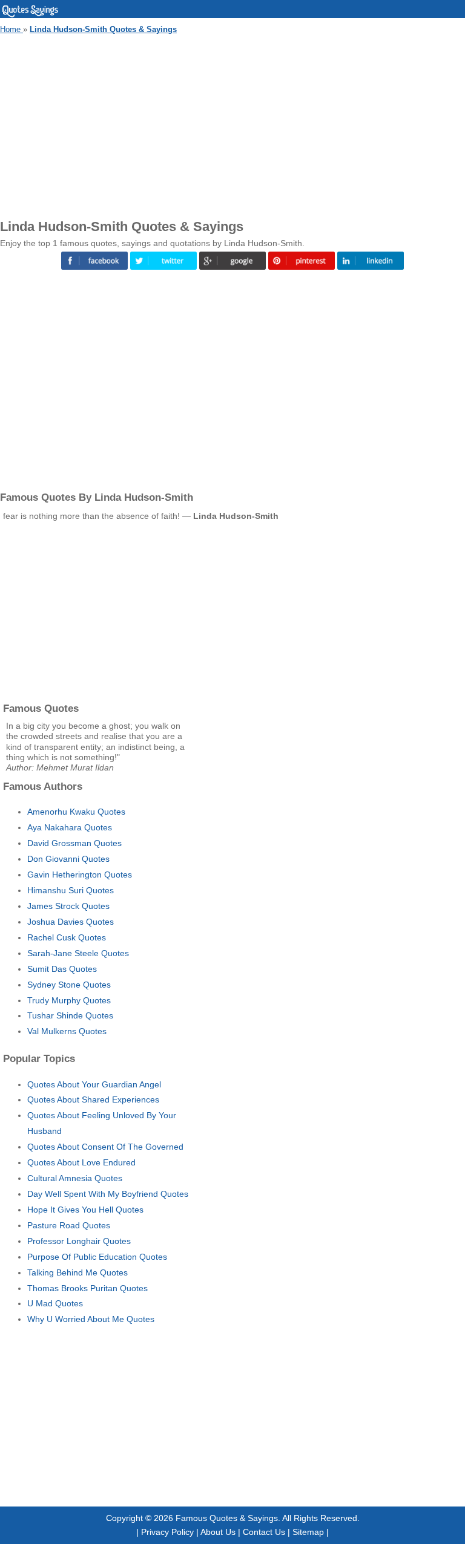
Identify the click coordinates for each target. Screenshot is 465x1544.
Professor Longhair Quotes (79, 1241)
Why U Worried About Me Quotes (90, 1319)
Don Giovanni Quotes (68, 859)
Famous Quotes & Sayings (227, 1518)
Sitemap (308, 1532)
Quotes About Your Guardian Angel (94, 1084)
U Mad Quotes (55, 1303)
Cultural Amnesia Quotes (74, 1178)
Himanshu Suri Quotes (70, 890)
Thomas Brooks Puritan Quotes (87, 1288)
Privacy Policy (167, 1532)
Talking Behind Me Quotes (77, 1272)
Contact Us (264, 1532)
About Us (218, 1532)
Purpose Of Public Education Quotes (97, 1257)
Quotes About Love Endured (81, 1162)
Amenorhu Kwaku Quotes (76, 811)
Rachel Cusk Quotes (66, 937)
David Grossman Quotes (74, 843)
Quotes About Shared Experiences (93, 1099)
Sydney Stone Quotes (69, 984)
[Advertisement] (232, 124)
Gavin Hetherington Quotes (79, 874)
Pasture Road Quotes (68, 1225)
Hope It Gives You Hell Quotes (85, 1209)
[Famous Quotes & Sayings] (30, 15)
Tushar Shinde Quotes (70, 1015)
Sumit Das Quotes (62, 969)
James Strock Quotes (68, 906)
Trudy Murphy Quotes (69, 1000)
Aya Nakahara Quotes (69, 827)
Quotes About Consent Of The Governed (105, 1146)
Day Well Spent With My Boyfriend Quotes (107, 1194)
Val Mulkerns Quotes (67, 1031)
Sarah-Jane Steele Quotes (78, 953)
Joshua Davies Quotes (70, 922)
